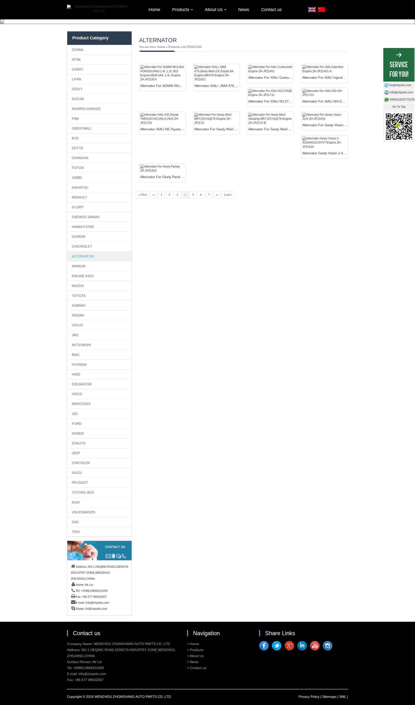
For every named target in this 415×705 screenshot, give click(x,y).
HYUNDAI (79, 364)
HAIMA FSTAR (83, 227)
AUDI (76, 502)
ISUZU (77, 473)
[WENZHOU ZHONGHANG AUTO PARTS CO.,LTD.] (99, 9)
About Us (214, 9)
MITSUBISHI (81, 345)
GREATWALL (82, 128)
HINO (76, 374)
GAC (75, 522)
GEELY (77, 89)
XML (342, 697)
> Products (195, 650)
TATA (76, 532)
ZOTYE (77, 148)
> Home (193, 644)
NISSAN (78, 315)
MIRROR (78, 266)
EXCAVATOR (82, 384)
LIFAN (76, 79)
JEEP (76, 453)
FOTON (78, 168)
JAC (75, 414)
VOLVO (77, 325)
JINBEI (77, 177)
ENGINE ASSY (83, 276)
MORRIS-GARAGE (86, 109)
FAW (75, 118)
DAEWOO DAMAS (86, 217)
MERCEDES (81, 404)
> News (192, 662)
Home (154, 9)
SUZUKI (78, 99)
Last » (228, 195)
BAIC (75, 355)
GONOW (78, 237)
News (243, 9)
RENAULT (79, 197)
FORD (76, 423)
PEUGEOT (80, 482)
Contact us (271, 9)
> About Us (195, 656)
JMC (75, 335)
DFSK (76, 59)
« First (142, 195)
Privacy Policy (309, 697)
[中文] (321, 9)
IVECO (77, 394)
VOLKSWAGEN (83, 512)
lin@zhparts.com (96, 608)
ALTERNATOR (83, 256)
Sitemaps (329, 697)
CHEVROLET (82, 246)
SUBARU (78, 305)
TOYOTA (78, 296)
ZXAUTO (78, 443)
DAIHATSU (80, 187)
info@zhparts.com (97, 602)
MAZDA (78, 286)
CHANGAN (80, 158)
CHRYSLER (81, 463)
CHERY (77, 69)
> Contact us (196, 668)
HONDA (78, 433)
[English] (312, 9)
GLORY (78, 207)
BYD (75, 138)
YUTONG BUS (83, 492)
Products (181, 9)
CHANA (77, 50)
